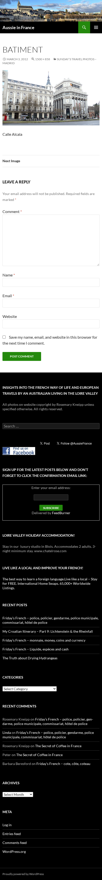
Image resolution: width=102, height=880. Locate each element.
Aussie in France (18, 27)
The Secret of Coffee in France (58, 746)
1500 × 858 (42, 59)
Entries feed (11, 834)
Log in (7, 825)
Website (9, 316)
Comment (12, 211)
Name (8, 275)
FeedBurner (61, 513)
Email (8, 295)
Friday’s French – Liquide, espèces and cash (35, 649)
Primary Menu (96, 27)
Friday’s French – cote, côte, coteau (63, 764)
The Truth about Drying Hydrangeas (29, 658)
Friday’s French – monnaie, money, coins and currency (43, 640)
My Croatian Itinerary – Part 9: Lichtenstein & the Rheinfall (47, 631)
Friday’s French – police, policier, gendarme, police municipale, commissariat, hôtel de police (47, 721)
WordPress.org (14, 851)
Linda (6, 732)
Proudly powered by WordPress (23, 874)
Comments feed (14, 843)
